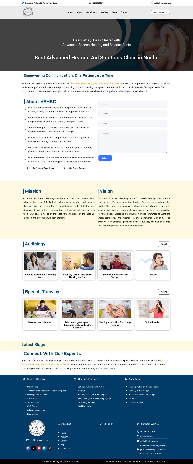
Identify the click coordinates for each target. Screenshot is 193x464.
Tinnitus (153, 274)
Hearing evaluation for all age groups (115, 323)
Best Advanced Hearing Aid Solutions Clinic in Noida (97, 83)
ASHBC (46, 461)
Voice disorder (152, 322)
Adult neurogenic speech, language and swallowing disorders (77, 325)
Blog (114, 12)
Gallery (104, 12)
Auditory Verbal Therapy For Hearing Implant (77, 276)
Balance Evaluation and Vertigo (115, 276)
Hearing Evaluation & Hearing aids (40, 276)
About (79, 12)
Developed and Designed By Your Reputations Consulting (135, 461)
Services (90, 12)
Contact (124, 12)
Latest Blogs (33, 344)
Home (69, 12)
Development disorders (40, 322)
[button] (91, 12)
